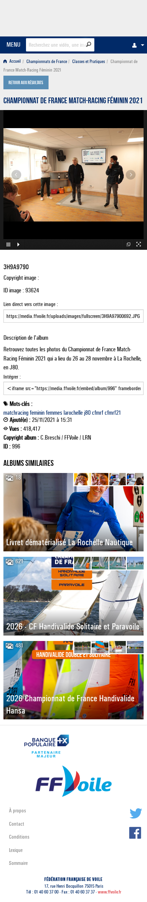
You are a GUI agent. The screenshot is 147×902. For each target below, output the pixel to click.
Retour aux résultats (26, 83)
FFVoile (111, 17)
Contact (16, 824)
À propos (17, 810)
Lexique (16, 850)
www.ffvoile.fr (109, 892)
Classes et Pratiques (88, 61)
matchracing (15, 412)
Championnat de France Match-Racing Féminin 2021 (73, 101)
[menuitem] (136, 44)
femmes (54, 412)
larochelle (73, 412)
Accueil (14, 61)
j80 (87, 412)
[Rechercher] (88, 44)
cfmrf (97, 412)
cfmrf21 (113, 412)
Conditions (19, 837)
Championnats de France (46, 61)
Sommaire (18, 863)
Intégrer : (12, 376)
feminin (37, 412)
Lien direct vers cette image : (30, 304)
